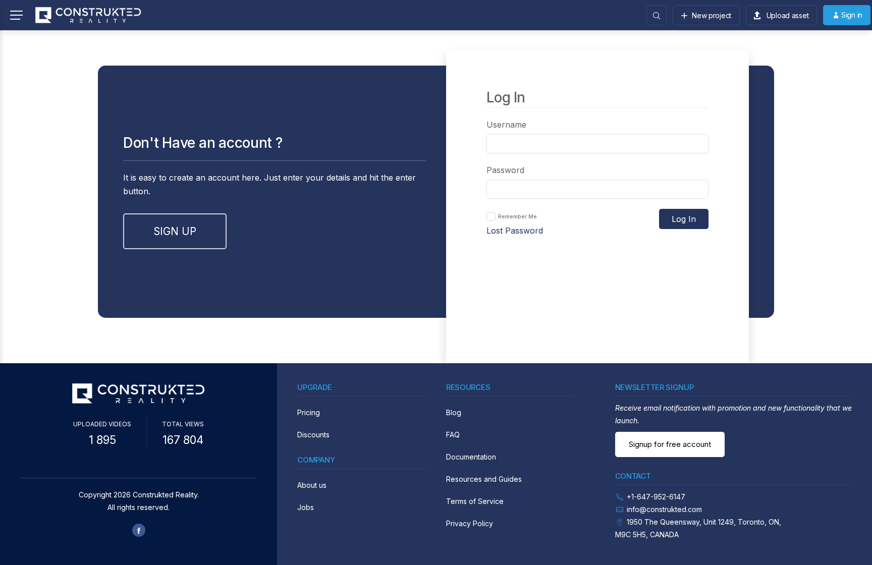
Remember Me (517, 216)
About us (311, 485)
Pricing (308, 412)
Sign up (174, 231)
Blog (453, 412)
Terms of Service (475, 501)
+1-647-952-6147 (656, 496)
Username (506, 125)
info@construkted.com (664, 509)
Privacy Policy (469, 523)
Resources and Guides (484, 479)
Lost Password (514, 230)
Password (505, 170)
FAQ (453, 434)
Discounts (313, 434)
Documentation (471, 457)
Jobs (305, 507)
